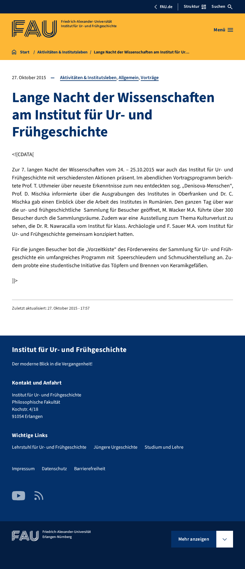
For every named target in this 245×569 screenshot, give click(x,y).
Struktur (191, 7)
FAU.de (166, 7)
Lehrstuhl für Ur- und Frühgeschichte (49, 447)
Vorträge (150, 77)
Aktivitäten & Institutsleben (88, 77)
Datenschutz (54, 468)
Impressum (23, 468)
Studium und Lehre (164, 447)
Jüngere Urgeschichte (115, 447)
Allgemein (129, 77)
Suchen (218, 7)
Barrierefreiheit (89, 468)
